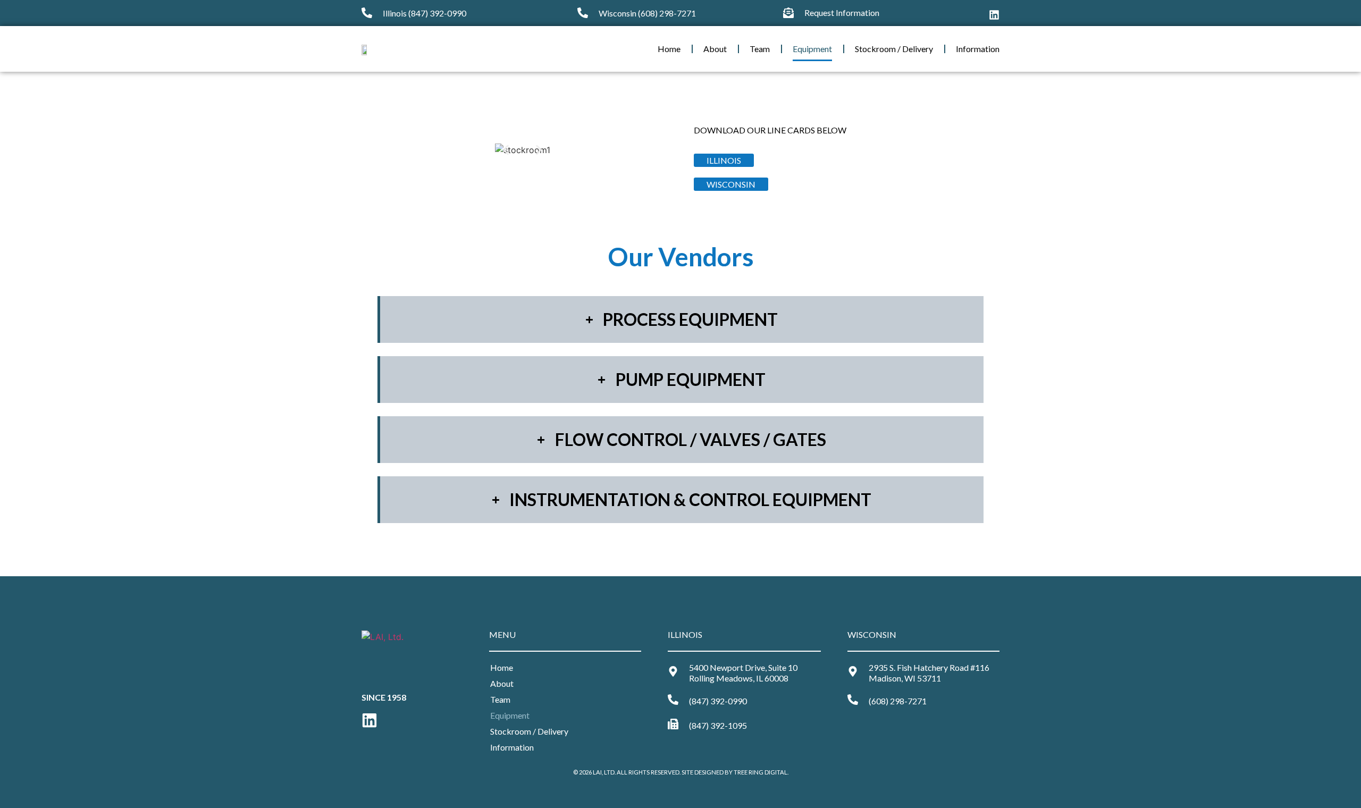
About (715, 49)
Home (669, 49)
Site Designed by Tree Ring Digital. (735, 772)
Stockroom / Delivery (894, 49)
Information (977, 49)
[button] (506, 150)
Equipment (812, 49)
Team (760, 49)
